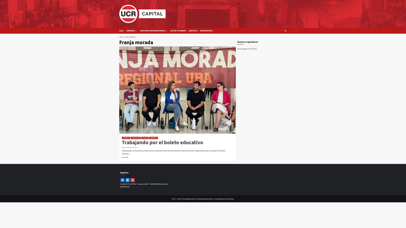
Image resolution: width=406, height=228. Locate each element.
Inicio (121, 30)
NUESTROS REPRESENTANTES (152, 30)
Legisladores (153, 138)
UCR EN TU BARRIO (178, 30)
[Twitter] (127, 180)
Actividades (126, 138)
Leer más (125, 157)
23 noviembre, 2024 (129, 148)
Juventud (145, 138)
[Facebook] (122, 180)
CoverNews (218, 199)
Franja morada (136, 138)
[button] (285, 31)
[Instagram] (132, 180)
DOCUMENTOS (206, 30)
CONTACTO (193, 30)
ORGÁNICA (130, 30)
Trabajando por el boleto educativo (162, 142)
